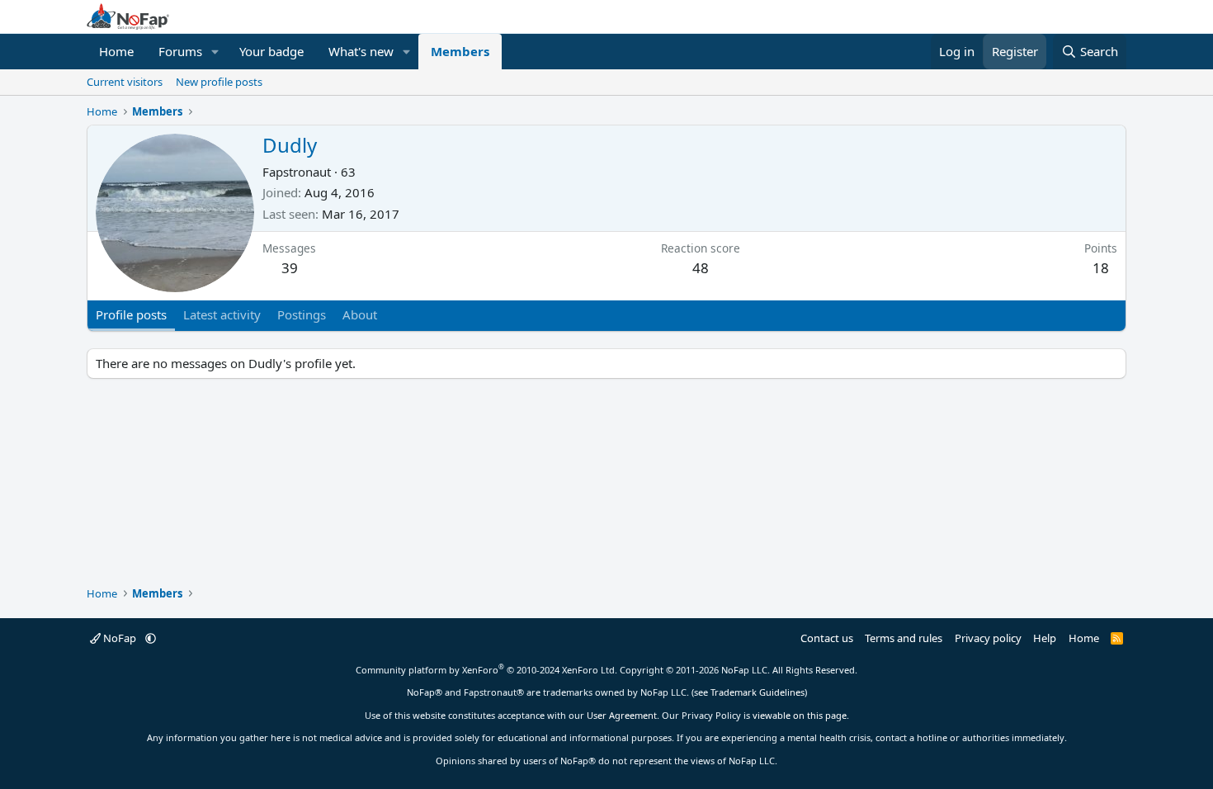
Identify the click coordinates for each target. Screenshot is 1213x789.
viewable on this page (800, 715)
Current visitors (125, 81)
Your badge (271, 51)
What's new (361, 51)
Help (1044, 638)
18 (1101, 267)
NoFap (120, 638)
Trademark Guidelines (757, 692)
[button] (215, 51)
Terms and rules (903, 638)
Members (460, 51)
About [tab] (359, 314)
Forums (180, 51)
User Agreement (622, 715)
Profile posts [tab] (131, 314)
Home (116, 51)
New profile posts (219, 81)
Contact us (826, 638)
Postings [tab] (301, 314)
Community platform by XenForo (486, 670)
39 (289, 267)
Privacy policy (988, 638)
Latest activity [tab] (222, 314)
